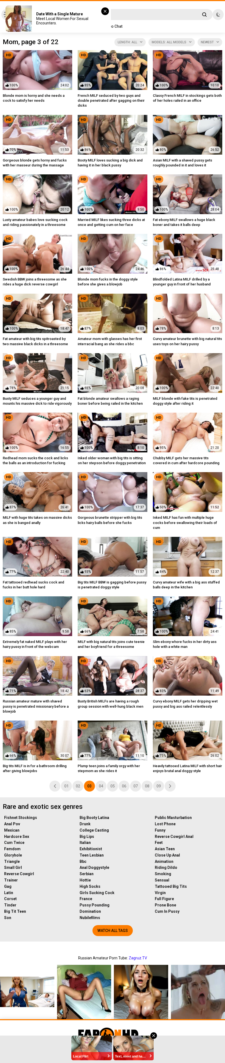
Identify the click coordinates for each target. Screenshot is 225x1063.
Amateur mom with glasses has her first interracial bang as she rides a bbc (110, 341)
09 (158, 786)
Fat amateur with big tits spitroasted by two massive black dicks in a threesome (35, 341)
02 (78, 786)
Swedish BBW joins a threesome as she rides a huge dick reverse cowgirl (35, 281)
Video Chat (112, 26)
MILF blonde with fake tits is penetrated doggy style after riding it (185, 401)
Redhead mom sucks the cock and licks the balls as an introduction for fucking (35, 460)
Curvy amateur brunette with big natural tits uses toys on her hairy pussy (187, 341)
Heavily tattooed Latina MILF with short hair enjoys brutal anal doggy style (187, 768)
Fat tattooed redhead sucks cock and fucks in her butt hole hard (33, 584)
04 (101, 786)
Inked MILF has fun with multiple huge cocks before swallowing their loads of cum (185, 522)
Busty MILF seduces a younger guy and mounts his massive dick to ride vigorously (37, 401)
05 (112, 786)
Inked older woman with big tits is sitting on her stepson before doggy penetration (112, 460)
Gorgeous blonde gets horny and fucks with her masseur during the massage (35, 162)
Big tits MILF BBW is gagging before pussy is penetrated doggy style (112, 584)
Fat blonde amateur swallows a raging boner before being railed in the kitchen (110, 401)
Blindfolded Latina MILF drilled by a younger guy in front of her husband (182, 281)
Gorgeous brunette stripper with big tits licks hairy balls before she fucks (110, 520)
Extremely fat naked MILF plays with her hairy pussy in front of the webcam (35, 644)
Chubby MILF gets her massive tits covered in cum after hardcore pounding (186, 460)
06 (124, 786)
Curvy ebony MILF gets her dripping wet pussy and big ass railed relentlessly (185, 703)
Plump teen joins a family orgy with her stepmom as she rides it (109, 768)
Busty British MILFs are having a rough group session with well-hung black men (110, 703)
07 (135, 786)
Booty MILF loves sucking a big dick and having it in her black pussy (110, 162)
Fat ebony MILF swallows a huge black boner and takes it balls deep (184, 222)
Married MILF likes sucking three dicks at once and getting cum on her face (111, 222)
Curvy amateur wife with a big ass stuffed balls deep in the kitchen (186, 584)
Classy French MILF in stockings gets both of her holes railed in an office (187, 98)
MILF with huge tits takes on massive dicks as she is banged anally (37, 520)
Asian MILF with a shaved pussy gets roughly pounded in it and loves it (182, 162)
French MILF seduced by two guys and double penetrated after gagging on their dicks (111, 100)
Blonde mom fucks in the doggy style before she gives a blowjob (108, 281)
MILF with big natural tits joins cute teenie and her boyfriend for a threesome (111, 644)
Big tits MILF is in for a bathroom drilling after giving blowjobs (35, 768)
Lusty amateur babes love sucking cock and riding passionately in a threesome (35, 222)
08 (147, 786)
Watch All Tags (112, 930)
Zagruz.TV (138, 958)
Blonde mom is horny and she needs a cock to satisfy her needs (33, 98)
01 (66, 786)
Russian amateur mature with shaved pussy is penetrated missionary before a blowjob (36, 706)
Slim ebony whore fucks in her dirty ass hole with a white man (184, 644)
